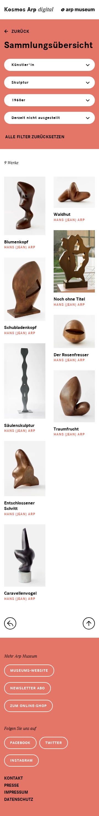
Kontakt (13, 778)
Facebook (20, 742)
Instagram (21, 760)
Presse (11, 785)
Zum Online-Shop (28, 705)
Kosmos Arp (28, 10)
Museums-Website (29, 670)
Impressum (16, 792)
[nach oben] (89, 623)
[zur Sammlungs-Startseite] (10, 623)
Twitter (53, 742)
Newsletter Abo (27, 688)
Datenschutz (18, 799)
